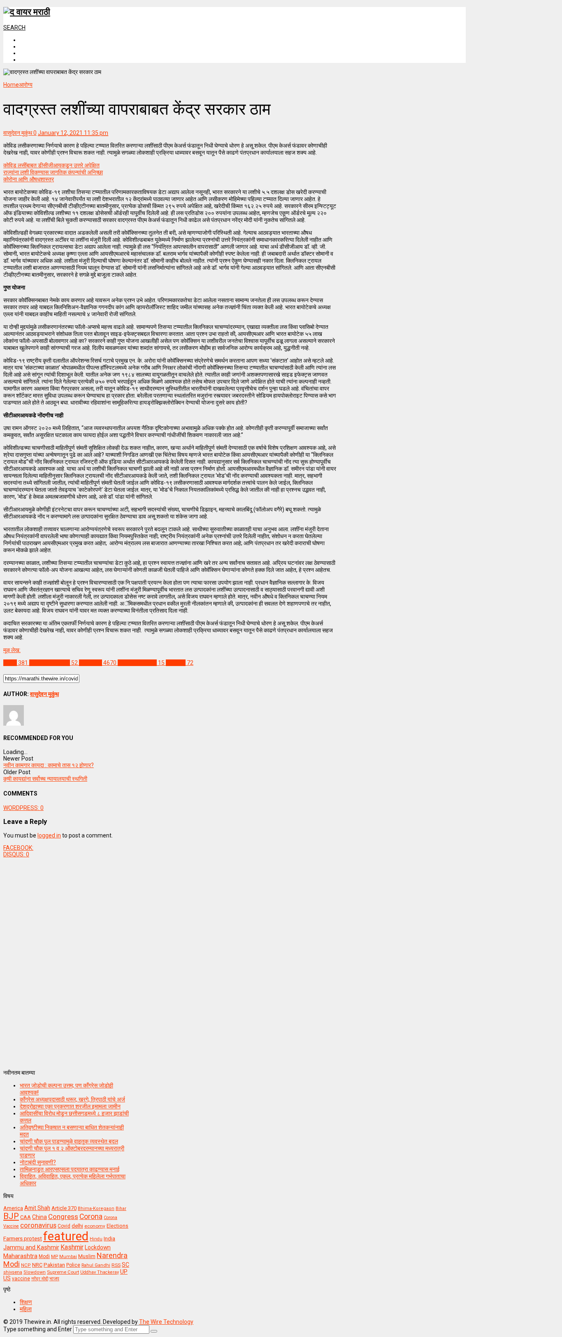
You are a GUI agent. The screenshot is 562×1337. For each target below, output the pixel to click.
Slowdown (34, 1272)
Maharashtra (20, 1256)
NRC (37, 1265)
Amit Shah (37, 1208)
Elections (117, 1226)
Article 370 (64, 1208)
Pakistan (54, 1264)
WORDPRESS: (23, 808)
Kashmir (72, 1247)
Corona (90, 1216)
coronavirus (38, 1225)
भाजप (54, 1278)
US (7, 1278)
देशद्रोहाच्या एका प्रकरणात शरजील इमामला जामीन (70, 1106)
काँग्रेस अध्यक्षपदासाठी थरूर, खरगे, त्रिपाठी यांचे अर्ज (72, 1099)
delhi (77, 1226)
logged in (49, 835)
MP (54, 1256)
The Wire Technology (166, 1321)
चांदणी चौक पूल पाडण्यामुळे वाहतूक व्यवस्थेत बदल (69, 1141)
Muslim (86, 1256)
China (39, 1217)
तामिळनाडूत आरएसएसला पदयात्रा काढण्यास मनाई (70, 1169)
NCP (26, 1265)
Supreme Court (63, 1272)
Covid (64, 1226)
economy (94, 1226)
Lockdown (98, 1247)
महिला (26, 1309)
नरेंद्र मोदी (39, 1278)
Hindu (96, 1239)
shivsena (12, 1272)
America (13, 1208)
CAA (25, 1217)
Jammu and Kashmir (31, 1247)
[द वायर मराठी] (26, 12)
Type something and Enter (37, 1329)
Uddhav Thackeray (99, 1272)
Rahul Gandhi (95, 1265)
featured (65, 1236)
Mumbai (68, 1256)
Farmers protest (22, 1238)
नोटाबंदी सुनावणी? (38, 1162)
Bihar (121, 1208)
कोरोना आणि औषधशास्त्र (28, 179)
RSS (116, 1265)
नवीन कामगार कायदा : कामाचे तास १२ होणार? (48, 765)
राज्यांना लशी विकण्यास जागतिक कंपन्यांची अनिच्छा (53, 172)
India (109, 1238)
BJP (11, 1216)
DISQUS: (16, 854)
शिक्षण (26, 1302)
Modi (44, 1256)
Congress (63, 1216)
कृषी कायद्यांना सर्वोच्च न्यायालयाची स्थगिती (45, 778)
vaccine (21, 1278)
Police (73, 1265)
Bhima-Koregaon (96, 1208)
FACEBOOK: (18, 847)
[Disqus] (169, 960)
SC (125, 1264)
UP (124, 1271)
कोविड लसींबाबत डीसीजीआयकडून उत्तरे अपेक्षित (51, 165)
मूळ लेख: (12, 650)
